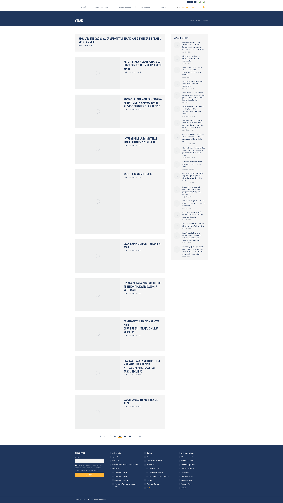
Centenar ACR (154, 468)
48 (115, 436)
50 (125, 436)
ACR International (187, 453)
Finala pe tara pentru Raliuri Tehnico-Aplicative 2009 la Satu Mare (142, 286)
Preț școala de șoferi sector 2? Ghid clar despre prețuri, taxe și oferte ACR (193, 203)
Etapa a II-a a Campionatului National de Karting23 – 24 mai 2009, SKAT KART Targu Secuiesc (142, 366)
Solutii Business (187, 476)
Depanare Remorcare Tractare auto (126, 485)
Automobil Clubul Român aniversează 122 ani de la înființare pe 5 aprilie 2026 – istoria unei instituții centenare (193, 46)
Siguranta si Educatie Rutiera (159, 476)
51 (130, 436)
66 (140, 436)
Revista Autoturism (153, 484)
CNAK (80, 45)
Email (77, 457)
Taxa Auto (185, 472)
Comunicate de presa (154, 461)
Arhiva (183, 488)
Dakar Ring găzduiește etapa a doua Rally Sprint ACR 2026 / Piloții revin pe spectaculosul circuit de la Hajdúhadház (193, 250)
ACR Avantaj (116, 453)
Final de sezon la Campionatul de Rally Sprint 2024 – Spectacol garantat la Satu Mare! (193, 110)
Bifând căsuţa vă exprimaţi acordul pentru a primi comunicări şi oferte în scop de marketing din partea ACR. (88, 467)
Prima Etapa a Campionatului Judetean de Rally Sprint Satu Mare (143, 65)
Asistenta (115, 468)
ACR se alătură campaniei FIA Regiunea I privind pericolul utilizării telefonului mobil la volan (192, 176)
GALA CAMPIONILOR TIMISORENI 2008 (142, 245)
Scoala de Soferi (187, 461)
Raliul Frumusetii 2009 (138, 174)
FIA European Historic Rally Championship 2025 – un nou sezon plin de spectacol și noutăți (192, 71)
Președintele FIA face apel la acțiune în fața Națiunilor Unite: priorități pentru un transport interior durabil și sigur (193, 96)
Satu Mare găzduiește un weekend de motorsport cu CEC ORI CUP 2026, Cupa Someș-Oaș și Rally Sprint (192, 236)
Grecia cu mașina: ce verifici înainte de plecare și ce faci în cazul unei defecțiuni (192, 214)
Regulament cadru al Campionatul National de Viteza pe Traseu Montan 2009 (119, 40)
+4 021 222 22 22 (189, 7)
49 (120, 436)
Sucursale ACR (186, 480)
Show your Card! (187, 457)
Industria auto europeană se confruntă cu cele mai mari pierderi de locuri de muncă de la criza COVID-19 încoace (193, 124)
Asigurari (150, 480)
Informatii (150, 465)
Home (192, 21)
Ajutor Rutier (116, 457)
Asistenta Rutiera (121, 476)
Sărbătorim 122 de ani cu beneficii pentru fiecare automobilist (191, 58)
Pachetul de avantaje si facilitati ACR (125, 465)
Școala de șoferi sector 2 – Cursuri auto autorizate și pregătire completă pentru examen (192, 190)
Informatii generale (188, 465)
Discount (150, 457)
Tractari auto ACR (187, 468)
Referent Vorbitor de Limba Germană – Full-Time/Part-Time (192, 164)
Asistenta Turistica (121, 480)
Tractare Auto (186, 484)
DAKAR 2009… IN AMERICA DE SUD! (141, 401)
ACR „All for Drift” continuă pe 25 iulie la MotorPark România (193, 224)
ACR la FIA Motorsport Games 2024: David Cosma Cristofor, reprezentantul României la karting (193, 137)
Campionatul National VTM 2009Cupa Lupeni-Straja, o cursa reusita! (141, 327)
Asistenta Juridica (121, 472)
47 (110, 436)
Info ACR (115, 461)
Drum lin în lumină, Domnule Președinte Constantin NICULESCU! (192, 83)
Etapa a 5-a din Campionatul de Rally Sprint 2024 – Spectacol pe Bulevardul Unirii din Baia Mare (193, 151)
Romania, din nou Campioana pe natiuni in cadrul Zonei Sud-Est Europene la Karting (143, 102)
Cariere (149, 453)
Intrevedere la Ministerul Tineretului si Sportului (140, 140)
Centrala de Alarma (156, 472)
